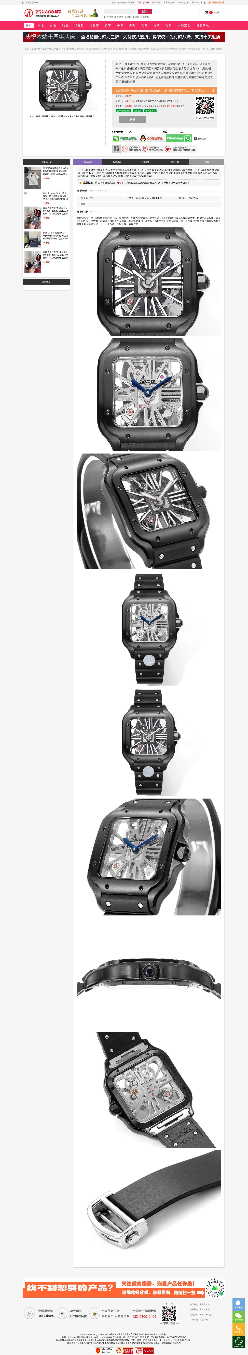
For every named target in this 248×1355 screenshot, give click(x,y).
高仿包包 (177, 1343)
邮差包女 (118, 17)
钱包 (65, 25)
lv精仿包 (109, 1343)
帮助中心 (196, 2)
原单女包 (144, 17)
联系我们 (194, 1309)
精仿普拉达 (167, 1343)
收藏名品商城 (32, 2)
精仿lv (102, 1343)
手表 (120, 25)
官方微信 (168, 2)
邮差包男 (108, 17)
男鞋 (132, 25)
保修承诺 (194, 1319)
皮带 (108, 25)
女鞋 (144, 25)
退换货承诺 (205, 1309)
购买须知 (117, 162)
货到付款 (194, 1314)
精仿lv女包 (118, 1343)
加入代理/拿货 (206, 1314)
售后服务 (146, 162)
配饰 (169, 25)
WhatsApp (182, 2)
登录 (140, 2)
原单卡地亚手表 (43, 116)
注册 (147, 2)
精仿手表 (127, 1343)
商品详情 (88, 162)
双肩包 (79, 25)
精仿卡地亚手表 (72, 116)
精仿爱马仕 (156, 1343)
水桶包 (135, 17)
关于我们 (194, 1304)
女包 (53, 25)
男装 (157, 25)
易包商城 (202, 25)
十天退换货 (205, 1304)
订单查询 (156, 2)
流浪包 (128, 17)
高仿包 (89, 1343)
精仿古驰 (147, 1343)
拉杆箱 (94, 25)
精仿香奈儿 (137, 1343)
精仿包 (96, 1343)
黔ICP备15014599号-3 (176, 1337)
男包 (41, 25)
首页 (29, 25)
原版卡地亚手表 (87, 116)
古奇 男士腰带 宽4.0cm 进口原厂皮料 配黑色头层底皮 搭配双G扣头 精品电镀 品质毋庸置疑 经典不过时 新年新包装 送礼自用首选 (55, 214)
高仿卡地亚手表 (50, 49)
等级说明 (175, 162)
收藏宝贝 (202, 138)
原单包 (82, 1343)
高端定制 (184, 25)
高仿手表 (35, 49)
